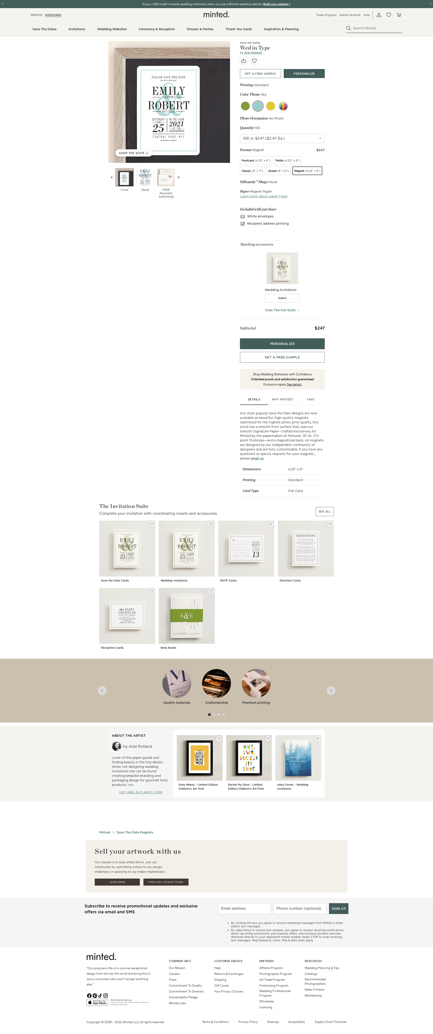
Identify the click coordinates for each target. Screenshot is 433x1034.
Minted (104, 832)
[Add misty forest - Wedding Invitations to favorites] (317, 738)
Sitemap (273, 1022)
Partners (266, 961)
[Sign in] (378, 14)
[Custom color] (283, 106)
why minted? (282, 399)
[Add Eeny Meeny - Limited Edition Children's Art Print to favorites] (219, 738)
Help (217, 968)
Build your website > (276, 4)
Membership (313, 995)
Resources (313, 961)
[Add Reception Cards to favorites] (151, 591)
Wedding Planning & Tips (322, 968)
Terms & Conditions (215, 1022)
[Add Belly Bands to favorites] (211, 591)
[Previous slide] (111, 177)
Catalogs (311, 974)
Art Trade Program (272, 979)
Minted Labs (177, 1003)
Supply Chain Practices (330, 1022)
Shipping (220, 979)
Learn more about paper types (264, 196)
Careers (174, 974)
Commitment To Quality (185, 985)
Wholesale (266, 1001)
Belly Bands (168, 647)
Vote (366, 15)
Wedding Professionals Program (275, 993)
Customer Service (228, 961)
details (254, 399)
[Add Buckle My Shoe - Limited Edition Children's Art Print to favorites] (268, 738)
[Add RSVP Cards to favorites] (270, 524)
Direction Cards (290, 580)
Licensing (265, 1007)
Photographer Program (275, 974)
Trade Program (326, 15)
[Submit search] (348, 28)
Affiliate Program (271, 968)
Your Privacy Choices (228, 991)
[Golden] (270, 106)
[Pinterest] (94, 995)
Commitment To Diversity (186, 991)
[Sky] (258, 106)
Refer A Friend (314, 989)
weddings (53, 15)
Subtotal (248, 328)
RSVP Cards (228, 580)
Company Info (180, 961)
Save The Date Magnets (135, 832)
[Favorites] (388, 14)
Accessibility (296, 1022)
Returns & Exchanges (228, 974)
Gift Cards (221, 985)
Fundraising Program (273, 985)
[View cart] (398, 14)
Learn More (117, 882)
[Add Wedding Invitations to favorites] (211, 524)
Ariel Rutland (253, 52)
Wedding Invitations (174, 580)
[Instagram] (105, 995)
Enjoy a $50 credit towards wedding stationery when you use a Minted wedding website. (203, 4)
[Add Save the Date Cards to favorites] (151, 524)
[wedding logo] (216, 14)
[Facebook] (89, 995)
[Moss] (245, 106)
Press (172, 979)
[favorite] (254, 61)
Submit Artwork (350, 15)
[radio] (256, 160)
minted (36, 15)
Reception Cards (112, 647)
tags (310, 399)
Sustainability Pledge (183, 997)
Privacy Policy (248, 1022)
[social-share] (243, 61)
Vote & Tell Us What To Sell (166, 882)
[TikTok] (100, 995)
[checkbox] (282, 298)
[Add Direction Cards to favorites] (330, 524)
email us (257, 458)
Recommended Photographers (315, 981)
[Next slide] (178, 177)
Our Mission (177, 968)
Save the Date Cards (115, 580)
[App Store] (97, 1004)
